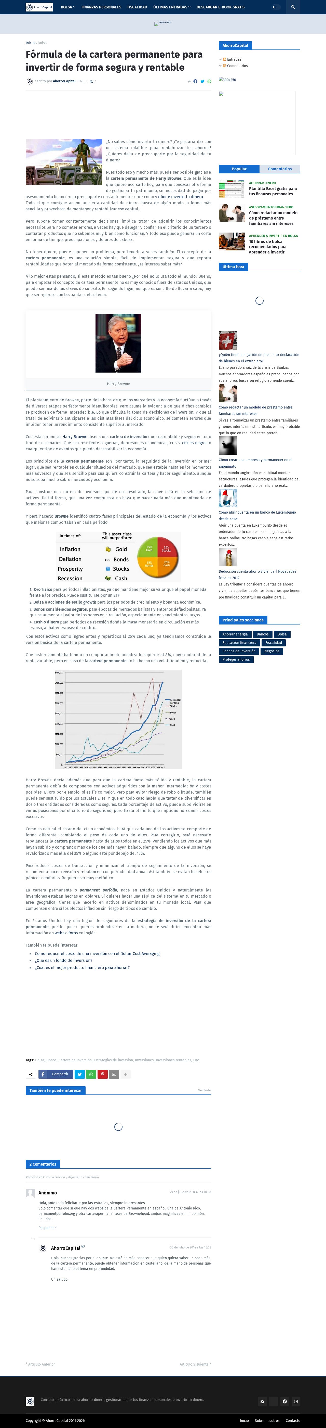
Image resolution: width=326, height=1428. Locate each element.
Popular (239, 169)
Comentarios (237, 66)
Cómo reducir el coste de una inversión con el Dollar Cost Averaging (97, 953)
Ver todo (204, 1090)
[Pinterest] (103, 1074)
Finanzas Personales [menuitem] (101, 7)
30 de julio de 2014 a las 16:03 (190, 1247)
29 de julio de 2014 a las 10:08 (190, 1192)
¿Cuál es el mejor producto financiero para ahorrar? (82, 967)
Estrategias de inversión (113, 1060)
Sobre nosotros (267, 1421)
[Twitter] (202, 81)
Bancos (263, 634)
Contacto (293, 1421)
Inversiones (144, 1060)
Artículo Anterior (41, 1364)
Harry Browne (74, 436)
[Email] (114, 1074)
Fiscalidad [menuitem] (137, 7)
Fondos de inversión (239, 651)
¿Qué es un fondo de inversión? (63, 960)
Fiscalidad (273, 643)
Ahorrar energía (235, 634)
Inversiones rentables (173, 1060)
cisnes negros (194, 442)
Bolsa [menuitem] (66, 7)
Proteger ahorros (236, 659)
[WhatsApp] (209, 81)
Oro (196, 1060)
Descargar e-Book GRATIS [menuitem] (220, 7)
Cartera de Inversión (75, 1060)
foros (73, 932)
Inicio (30, 43)
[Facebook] (195, 81)
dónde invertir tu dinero (180, 196)
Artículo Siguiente (194, 1364)
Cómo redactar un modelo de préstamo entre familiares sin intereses (273, 218)
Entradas (233, 59)
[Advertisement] (118, 1015)
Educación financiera (239, 643)
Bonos (51, 1060)
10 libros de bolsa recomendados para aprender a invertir (268, 247)
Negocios (271, 651)
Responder (47, 1228)
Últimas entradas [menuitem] (170, 7)
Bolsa (42, 43)
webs (59, 932)
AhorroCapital (65, 1248)
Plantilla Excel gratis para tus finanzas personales (273, 191)
